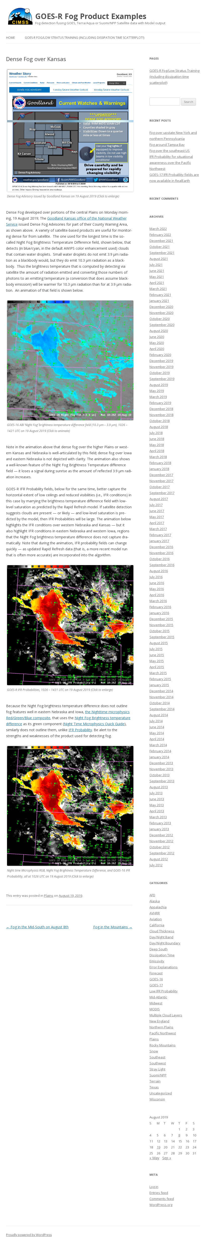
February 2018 (160, 463)
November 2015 (161, 625)
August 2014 (158, 715)
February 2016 (160, 607)
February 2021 (160, 294)
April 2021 (156, 282)
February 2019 (160, 402)
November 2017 (161, 481)
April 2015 (156, 667)
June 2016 (156, 583)
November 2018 (161, 414)
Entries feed (158, 1192)
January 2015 (159, 685)
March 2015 (158, 673)
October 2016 (159, 559)
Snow (153, 1051)
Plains (48, 895)
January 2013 (159, 829)
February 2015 (160, 679)
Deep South (158, 949)
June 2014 (156, 727)
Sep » (166, 1157)
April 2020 (156, 348)
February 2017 (160, 535)
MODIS (154, 1009)
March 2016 (158, 601)
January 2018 (159, 469)
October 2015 (159, 631)
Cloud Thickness (161, 931)
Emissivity (156, 961)
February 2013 (160, 823)
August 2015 (158, 643)
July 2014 (156, 721)
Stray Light (157, 1069)
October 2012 (159, 847)
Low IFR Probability (163, 991)
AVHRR (154, 913)
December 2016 (161, 547)
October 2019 (159, 372)
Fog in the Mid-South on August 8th (37, 927)
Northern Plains (161, 1027)
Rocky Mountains (162, 1045)
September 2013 (161, 781)
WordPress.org (160, 1204)
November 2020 (161, 312)
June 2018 (156, 439)
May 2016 (156, 589)
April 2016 (156, 595)
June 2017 (156, 511)
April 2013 (156, 811)
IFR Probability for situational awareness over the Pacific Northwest (171, 162)
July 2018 (156, 433)
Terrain (155, 1081)
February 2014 (160, 751)
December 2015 (161, 619)
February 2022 (160, 234)
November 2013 (161, 769)
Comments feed (161, 1198)
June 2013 (156, 799)
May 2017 (156, 517)
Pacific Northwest (162, 1033)
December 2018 (161, 408)
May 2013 (156, 805)
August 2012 (158, 859)
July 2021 (156, 264)
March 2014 (158, 745)
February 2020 (160, 354)
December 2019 (161, 360)
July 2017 (156, 505)
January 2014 (159, 757)
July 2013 (156, 793)
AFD (152, 895)
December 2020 (161, 306)
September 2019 (161, 378)
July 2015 (156, 649)
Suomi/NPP (158, 1075)
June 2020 (156, 336)
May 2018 (156, 445)
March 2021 (158, 288)
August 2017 (158, 499)
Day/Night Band (161, 937)
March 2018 (158, 457)
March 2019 (158, 396)
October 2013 (159, 775)
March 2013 (158, 817)
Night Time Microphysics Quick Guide (94, 723)
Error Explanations (163, 967)
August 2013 (158, 787)
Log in (153, 1186)
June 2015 (156, 655)
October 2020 (159, 318)
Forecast (156, 973)
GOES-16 (156, 979)
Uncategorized (160, 1093)
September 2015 (161, 637)
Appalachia (158, 907)
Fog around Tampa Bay (167, 144)
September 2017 (161, 493)
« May (154, 1157)
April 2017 (156, 523)
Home (10, 38)
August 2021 (158, 258)
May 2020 (156, 342)
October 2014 (159, 703)
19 (158, 1147)
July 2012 (156, 865)
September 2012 (161, 853)
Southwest (157, 1063)
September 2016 (161, 565)
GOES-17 (156, 985)
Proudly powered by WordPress (29, 1235)
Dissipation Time (162, 955)
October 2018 (159, 421)
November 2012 (161, 841)
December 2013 (161, 763)
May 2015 (156, 661)
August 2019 (158, 384)
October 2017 (159, 487)
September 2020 (161, 324)
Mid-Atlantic (158, 997)
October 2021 (159, 246)
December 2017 (161, 475)
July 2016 (156, 577)
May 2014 (156, 733)
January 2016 (159, 613)
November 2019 (161, 366)
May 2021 (156, 276)
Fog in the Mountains (112, 927)
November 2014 (161, 697)
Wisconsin (157, 1099)
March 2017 (158, 529)
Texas (154, 1087)
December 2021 (161, 240)
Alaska (154, 901)
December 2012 (161, 835)
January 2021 (159, 300)
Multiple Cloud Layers (165, 1015)
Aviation (155, 919)
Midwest (155, 1003)
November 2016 (161, 553)
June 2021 (156, 270)
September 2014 (161, 709)
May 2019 (156, 390)
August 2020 (158, 330)
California (156, 925)
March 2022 (158, 228)
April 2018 (156, 451)
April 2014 (156, 739)
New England (159, 1021)
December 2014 (161, 691)
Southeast (157, 1057)
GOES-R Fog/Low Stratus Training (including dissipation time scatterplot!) (84, 38)
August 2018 (158, 427)
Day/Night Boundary (164, 943)
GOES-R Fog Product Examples (90, 16)
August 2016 (158, 571)
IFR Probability (80, 729)
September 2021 (161, 252)
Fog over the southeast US (169, 150)
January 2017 (159, 541)
